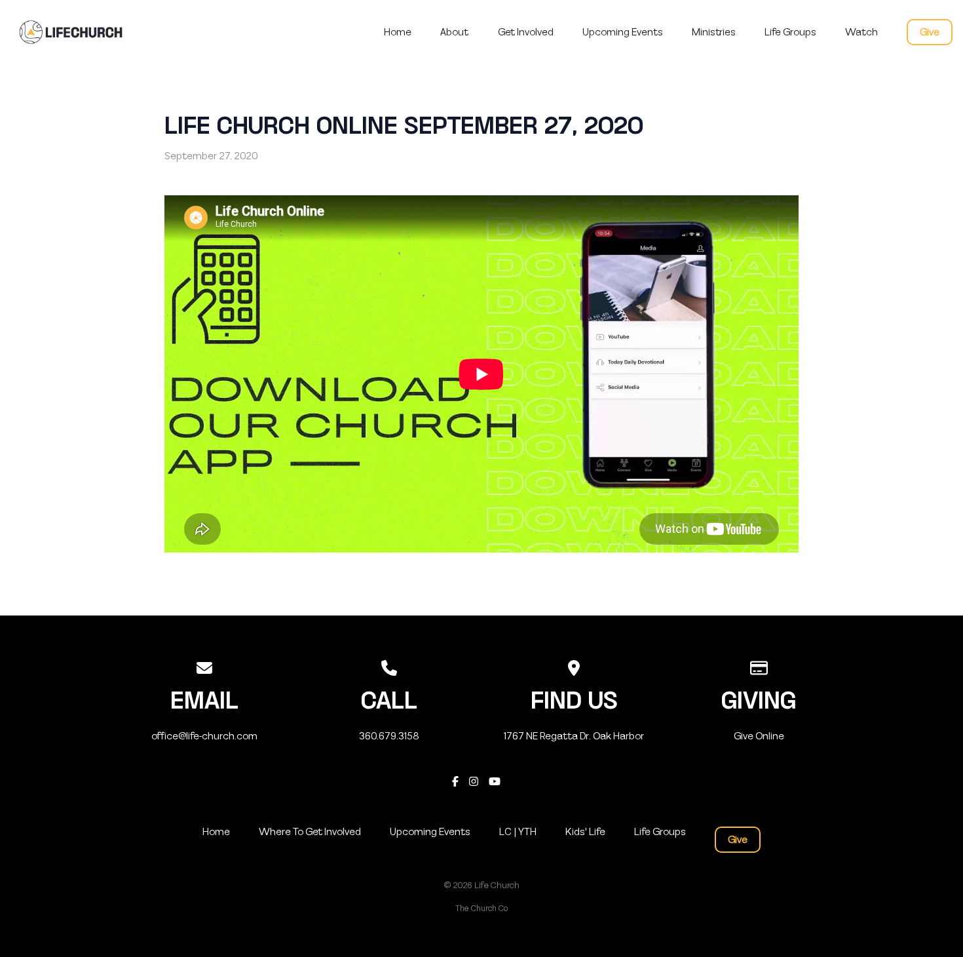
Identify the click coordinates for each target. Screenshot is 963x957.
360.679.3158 (389, 736)
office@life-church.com (204, 736)
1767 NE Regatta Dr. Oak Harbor (574, 736)
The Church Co (481, 908)
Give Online (759, 736)
